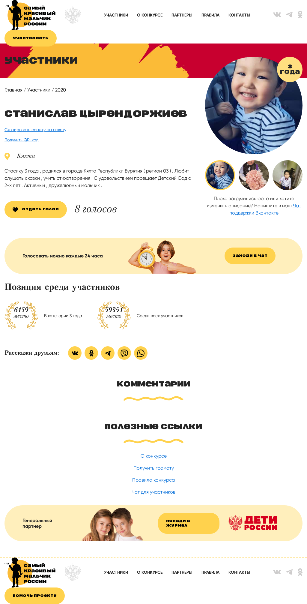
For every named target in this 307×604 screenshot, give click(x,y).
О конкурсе (149, 15)
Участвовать (31, 38)
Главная (13, 90)
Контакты (239, 15)
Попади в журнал (178, 523)
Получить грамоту (153, 468)
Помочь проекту (35, 595)
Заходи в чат (250, 256)
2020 (60, 90)
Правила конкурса (153, 480)
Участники (116, 15)
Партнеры (181, 15)
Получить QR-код (21, 139)
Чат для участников (153, 492)
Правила (210, 15)
